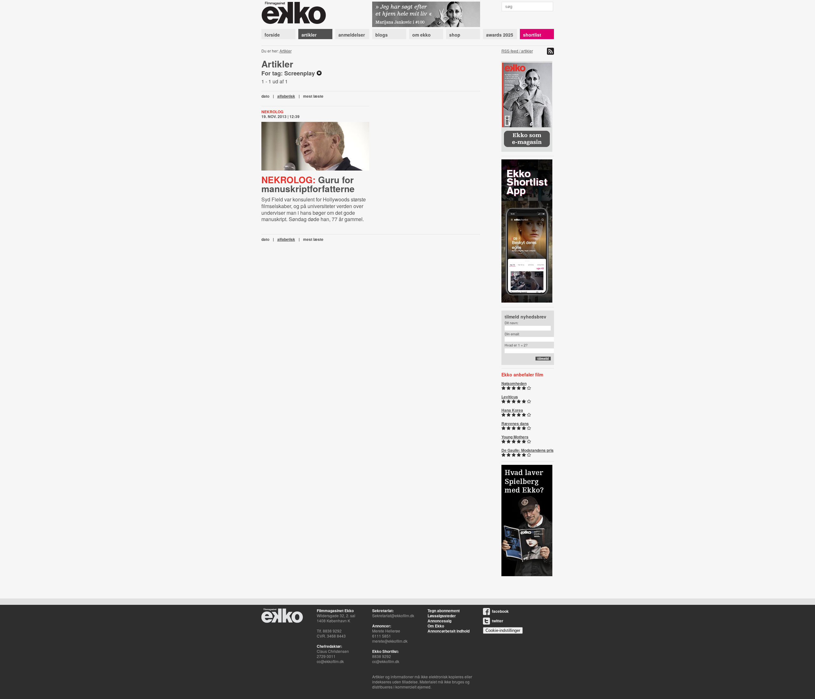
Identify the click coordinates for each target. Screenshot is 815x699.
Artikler (286, 50)
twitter (497, 621)
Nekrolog (272, 111)
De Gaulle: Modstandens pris (527, 450)
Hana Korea (512, 410)
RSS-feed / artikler (517, 50)
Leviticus (509, 397)
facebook (500, 611)
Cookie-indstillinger (502, 630)
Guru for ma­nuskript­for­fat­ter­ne (308, 184)
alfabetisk (286, 96)
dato (265, 96)
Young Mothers (514, 437)
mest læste (313, 96)
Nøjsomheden (514, 383)
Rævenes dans (515, 423)
